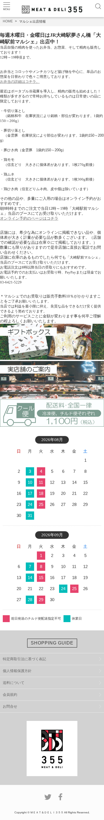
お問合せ (10, 706)
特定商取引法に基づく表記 (24, 659)
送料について (13, 683)
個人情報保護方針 (17, 671)
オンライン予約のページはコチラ (29, 218)
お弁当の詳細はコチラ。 (20, 81)
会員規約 (10, 694)
